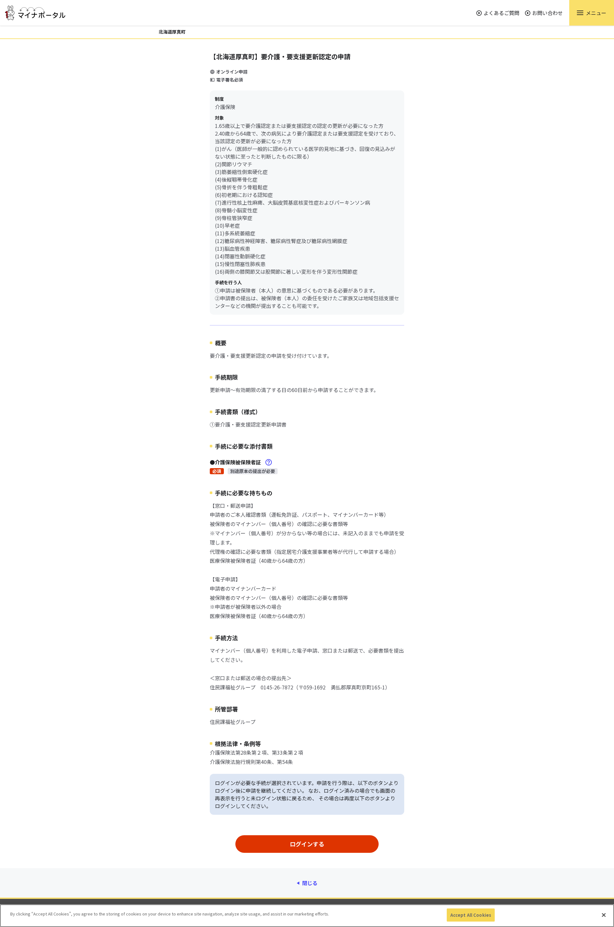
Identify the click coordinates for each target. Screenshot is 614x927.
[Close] (604, 915)
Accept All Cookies (470, 915)
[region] (307, 915)
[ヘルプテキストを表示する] (268, 462)
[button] (591, 13)
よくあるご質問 (501, 13)
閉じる (310, 883)
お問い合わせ (547, 13)
